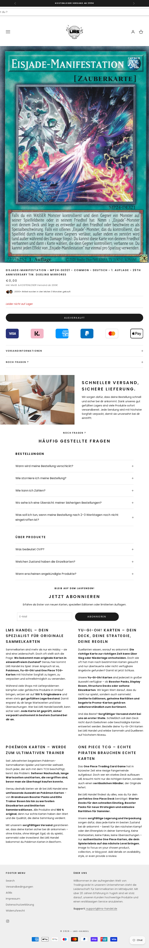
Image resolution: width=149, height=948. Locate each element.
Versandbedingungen (19, 886)
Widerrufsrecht (15, 910)
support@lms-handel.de (101, 908)
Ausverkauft (74, 318)
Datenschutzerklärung (20, 904)
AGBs (9, 892)
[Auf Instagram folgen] (7, 921)
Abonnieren (96, 616)
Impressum (13, 898)
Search (10, 881)
